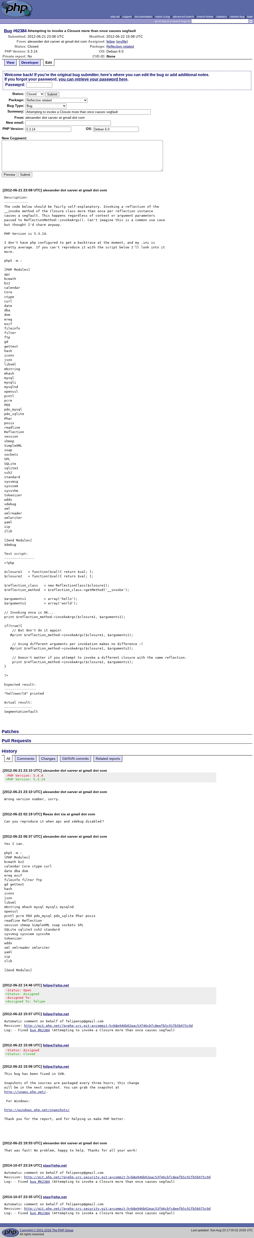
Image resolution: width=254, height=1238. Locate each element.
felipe (110, 41)
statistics (221, 16)
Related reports (108, 759)
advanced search (183, 16)
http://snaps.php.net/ (25, 1092)
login (250, 16)
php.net (115, 16)
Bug (8, 30)
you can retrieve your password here (93, 79)
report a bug (162, 16)
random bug (237, 16)
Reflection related (120, 46)
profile (122, 41)
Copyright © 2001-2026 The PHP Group (46, 1230)
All (8, 759)
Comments (25, 759)
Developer (29, 62)
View (10, 62)
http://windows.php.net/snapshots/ (37, 1110)
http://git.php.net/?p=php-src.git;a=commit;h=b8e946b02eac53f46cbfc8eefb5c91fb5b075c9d (108, 1026)
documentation (143, 16)
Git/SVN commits (75, 759)
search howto (205, 16)
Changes (48, 759)
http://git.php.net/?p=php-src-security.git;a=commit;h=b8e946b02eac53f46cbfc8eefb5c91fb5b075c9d (117, 1177)
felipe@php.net (56, 985)
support (127, 16)
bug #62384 (40, 1030)
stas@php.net (55, 1165)
